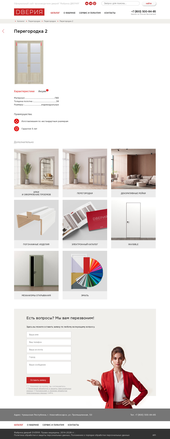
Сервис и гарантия (90, 13)
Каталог (55, 13)
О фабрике (70, 13)
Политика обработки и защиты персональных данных (42, 435)
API (154, 435)
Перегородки (34, 21)
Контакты (109, 13)
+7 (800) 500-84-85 (143, 11)
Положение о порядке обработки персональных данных (100, 435)
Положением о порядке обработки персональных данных (47, 392)
